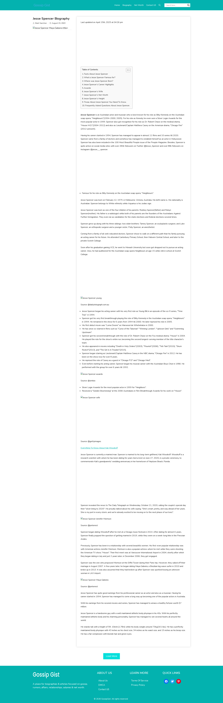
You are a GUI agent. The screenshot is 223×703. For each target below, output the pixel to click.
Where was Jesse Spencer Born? (98, 81)
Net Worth (139, 5)
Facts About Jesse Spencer (96, 74)
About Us (103, 680)
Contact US (151, 5)
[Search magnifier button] (188, 5)
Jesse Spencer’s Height (94, 98)
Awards (87, 88)
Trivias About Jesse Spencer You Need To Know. (105, 102)
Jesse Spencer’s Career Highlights (99, 84)
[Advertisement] (133, 45)
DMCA (101, 685)
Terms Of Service (139, 680)
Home (117, 5)
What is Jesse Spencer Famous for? (99, 77)
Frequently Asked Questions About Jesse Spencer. (107, 105)
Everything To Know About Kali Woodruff (99, 448)
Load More (111, 656)
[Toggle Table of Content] (127, 70)
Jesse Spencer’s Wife (93, 91)
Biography (127, 5)
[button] (159, 5)
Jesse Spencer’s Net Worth (96, 95)
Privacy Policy (138, 685)
